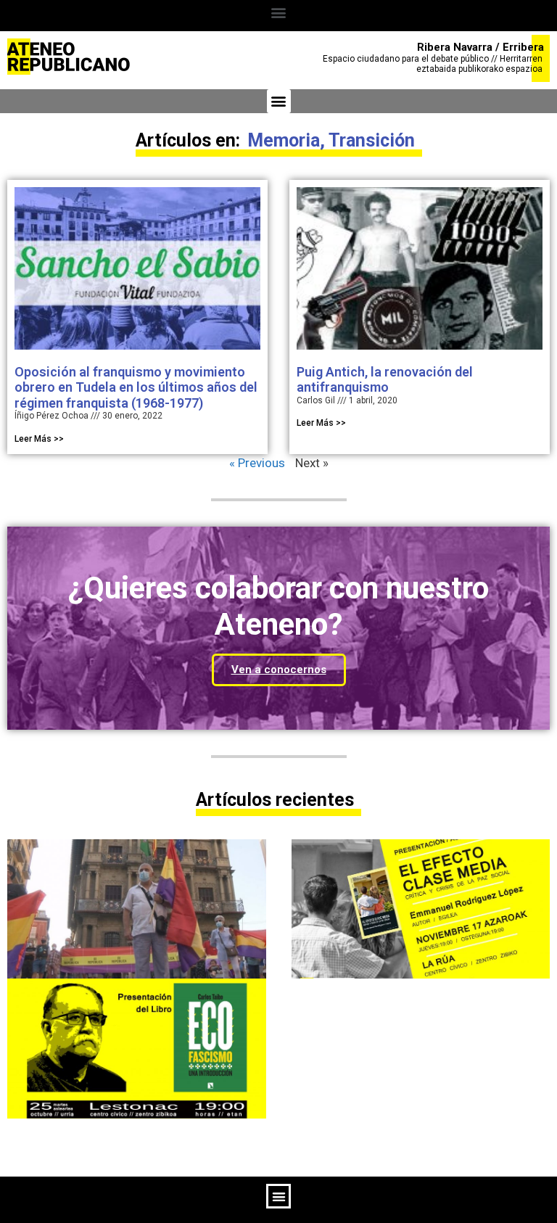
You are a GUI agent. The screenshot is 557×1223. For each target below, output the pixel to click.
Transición (372, 140)
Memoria (283, 140)
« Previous (257, 463)
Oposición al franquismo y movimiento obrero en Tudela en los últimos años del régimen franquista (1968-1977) (136, 387)
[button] (279, 12)
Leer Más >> (39, 439)
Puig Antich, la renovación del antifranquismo (385, 379)
